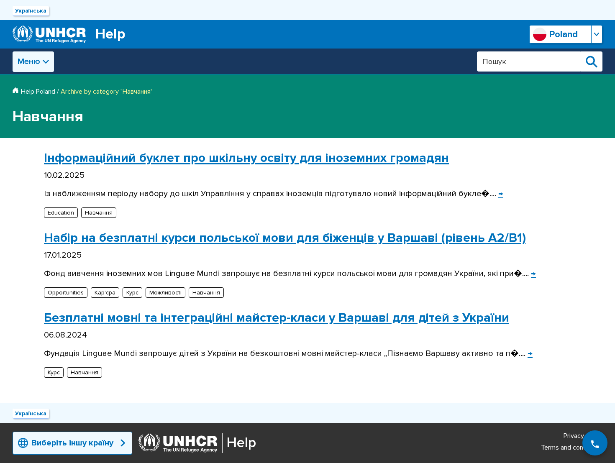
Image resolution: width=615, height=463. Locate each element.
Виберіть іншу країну (72, 443)
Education (61, 212)
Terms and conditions (571, 447)
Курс (132, 292)
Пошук (591, 61)
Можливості (165, 292)
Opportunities (66, 292)
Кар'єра (105, 292)
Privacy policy (583, 436)
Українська (30, 10)
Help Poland (38, 91)
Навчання (99, 212)
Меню (29, 61)
